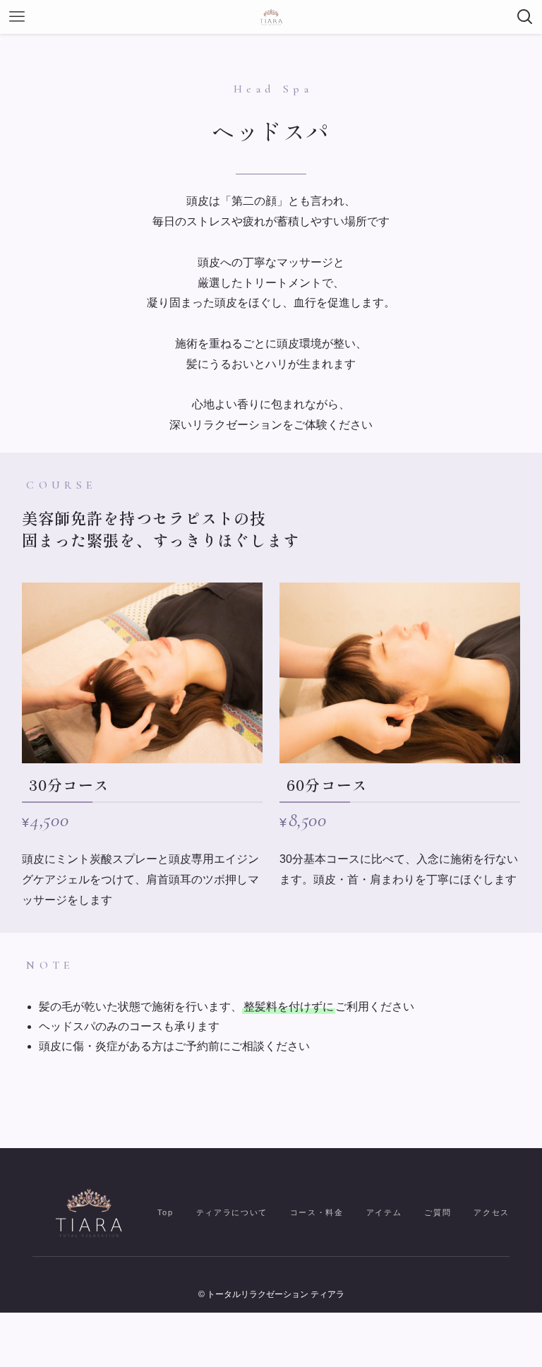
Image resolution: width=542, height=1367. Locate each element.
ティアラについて (231, 1212)
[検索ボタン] (525, 17)
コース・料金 (317, 1212)
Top (165, 1212)
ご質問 (437, 1212)
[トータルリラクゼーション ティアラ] (271, 17)
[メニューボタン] (17, 17)
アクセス (492, 1212)
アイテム (384, 1212)
